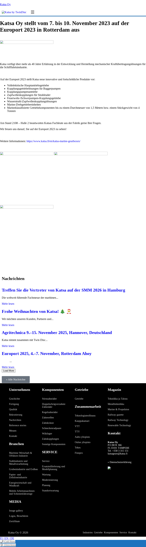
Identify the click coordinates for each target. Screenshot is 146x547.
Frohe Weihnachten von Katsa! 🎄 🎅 (37, 311)
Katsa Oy (5, 4)
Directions (10, 544)
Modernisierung (50, 480)
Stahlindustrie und (18, 461)
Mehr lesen (8, 303)
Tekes (77, 447)
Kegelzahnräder (50, 412)
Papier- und (15, 474)
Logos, (13, 516)
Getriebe (79, 398)
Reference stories (17, 425)
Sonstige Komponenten (53, 444)
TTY (77, 431)
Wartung (46, 474)
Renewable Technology (119, 425)
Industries (88, 532)
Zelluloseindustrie (18, 477)
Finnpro (79, 453)
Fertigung (14, 404)
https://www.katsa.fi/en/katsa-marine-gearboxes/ (53, 141)
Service (45, 461)
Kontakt (13, 436)
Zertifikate (14, 521)
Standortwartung (50, 490)
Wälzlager (47, 433)
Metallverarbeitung (18, 464)
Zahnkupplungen (50, 439)
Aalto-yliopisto (82, 437)
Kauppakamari (82, 421)
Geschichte (14, 398)
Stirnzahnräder (49, 398)
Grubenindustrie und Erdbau (23, 469)
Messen (12, 430)
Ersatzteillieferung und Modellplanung (53, 468)
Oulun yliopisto (82, 442)
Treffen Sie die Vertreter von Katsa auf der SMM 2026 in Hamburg (63, 290)
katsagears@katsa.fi (117, 453)
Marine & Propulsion (118, 409)
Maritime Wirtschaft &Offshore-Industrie (20, 454)
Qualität (13, 409)
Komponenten (111, 532)
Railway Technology (118, 420)
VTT (77, 426)
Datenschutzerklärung (120, 462)
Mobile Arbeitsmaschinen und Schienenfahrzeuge (22, 492)
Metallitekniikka (116, 404)
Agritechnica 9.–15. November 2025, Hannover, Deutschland (57, 332)
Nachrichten (15, 420)
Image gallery (16, 510)
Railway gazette (116, 414)
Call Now (9, 541)
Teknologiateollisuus (85, 415)
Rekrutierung (15, 414)
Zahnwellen (48, 417)
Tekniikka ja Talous (117, 398)
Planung (46, 485)
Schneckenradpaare (51, 428)
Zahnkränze (48, 423)
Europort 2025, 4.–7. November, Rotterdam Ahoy (47, 353)
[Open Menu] (33, 12)
